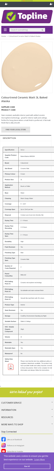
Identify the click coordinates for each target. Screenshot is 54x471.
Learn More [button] (39, 459)
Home (3, 36)
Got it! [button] (27, 466)
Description (9, 138)
